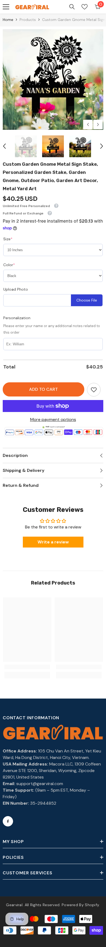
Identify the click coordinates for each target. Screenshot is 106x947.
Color (9, 264)
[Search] (72, 7)
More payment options (53, 419)
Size (8, 238)
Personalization (16, 317)
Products (28, 19)
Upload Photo (15, 289)
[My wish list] (85, 7)
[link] (94, 389)
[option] (53, 79)
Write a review (53, 542)
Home (8, 19)
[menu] (6, 7)
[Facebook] (8, 821)
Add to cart (43, 389)
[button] (88, 124)
